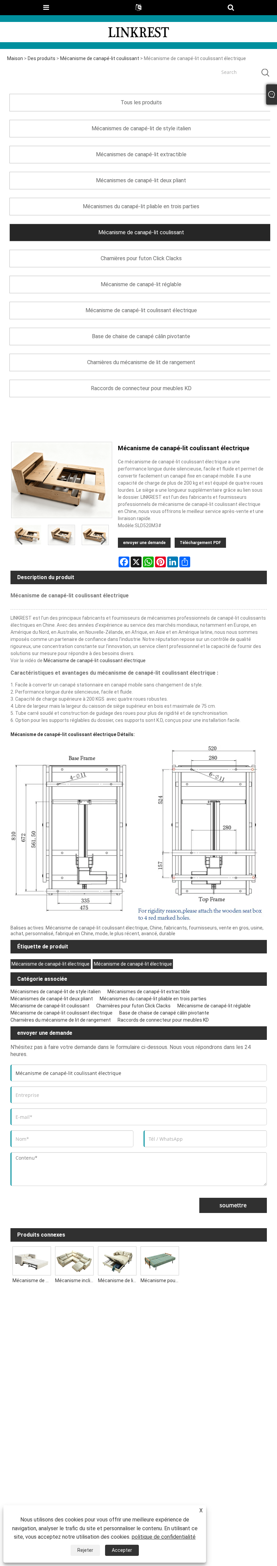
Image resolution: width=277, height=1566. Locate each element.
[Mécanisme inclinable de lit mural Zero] (74, 1259)
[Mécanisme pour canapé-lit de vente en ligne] (159, 1259)
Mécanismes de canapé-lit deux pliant (51, 998)
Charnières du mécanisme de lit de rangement (60, 1020)
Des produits (41, 58)
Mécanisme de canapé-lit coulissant (99, 58)
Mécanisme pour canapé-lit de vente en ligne (161, 1280)
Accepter (122, 1550)
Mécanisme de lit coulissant (118, 1280)
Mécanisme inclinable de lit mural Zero (75, 1280)
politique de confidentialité (164, 1537)
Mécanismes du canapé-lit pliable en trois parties (153, 998)
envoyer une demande (144, 542)
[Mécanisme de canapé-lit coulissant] (31, 1259)
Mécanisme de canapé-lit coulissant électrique (95, 660)
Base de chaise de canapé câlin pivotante (164, 1013)
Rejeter (85, 1550)
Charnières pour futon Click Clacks (133, 1005)
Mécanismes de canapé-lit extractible (148, 991)
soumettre (233, 1205)
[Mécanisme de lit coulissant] (117, 1259)
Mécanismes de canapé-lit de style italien (55, 991)
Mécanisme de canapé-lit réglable (214, 1005)
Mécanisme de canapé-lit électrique (50, 964)
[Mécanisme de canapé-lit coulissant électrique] (61, 535)
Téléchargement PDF (200, 542)
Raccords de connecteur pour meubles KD (163, 1020)
